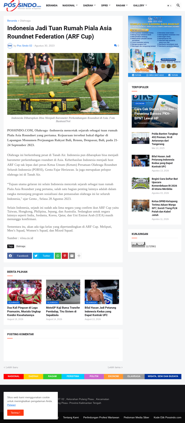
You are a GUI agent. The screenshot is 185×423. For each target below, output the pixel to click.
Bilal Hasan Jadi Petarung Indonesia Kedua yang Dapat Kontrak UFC (100, 311)
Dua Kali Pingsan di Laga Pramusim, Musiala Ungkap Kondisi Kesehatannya (24, 311)
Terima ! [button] (15, 412)
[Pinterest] (65, 256)
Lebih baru (12, 367)
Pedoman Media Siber (136, 417)
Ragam (120, 5)
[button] (169, 5)
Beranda (51, 5)
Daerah (88, 5)
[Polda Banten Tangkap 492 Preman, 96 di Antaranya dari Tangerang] (140, 138)
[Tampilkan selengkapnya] (79, 256)
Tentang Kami (71, 417)
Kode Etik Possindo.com (167, 417)
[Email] (72, 256)
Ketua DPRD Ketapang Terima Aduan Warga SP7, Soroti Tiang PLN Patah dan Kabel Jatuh (164, 208)
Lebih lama (114, 367)
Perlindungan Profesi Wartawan (101, 417)
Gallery (138, 5)
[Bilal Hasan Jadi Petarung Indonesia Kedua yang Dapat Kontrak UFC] (140, 161)
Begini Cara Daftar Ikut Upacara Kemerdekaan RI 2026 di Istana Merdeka (165, 184)
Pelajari (11, 404)
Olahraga (25, 20)
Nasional (69, 5)
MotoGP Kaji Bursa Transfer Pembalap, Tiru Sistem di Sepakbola (63, 311)
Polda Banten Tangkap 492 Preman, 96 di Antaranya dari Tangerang (165, 139)
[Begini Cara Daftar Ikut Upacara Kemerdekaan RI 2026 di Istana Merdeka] (140, 183)
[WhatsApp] (58, 256)
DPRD (104, 5)
